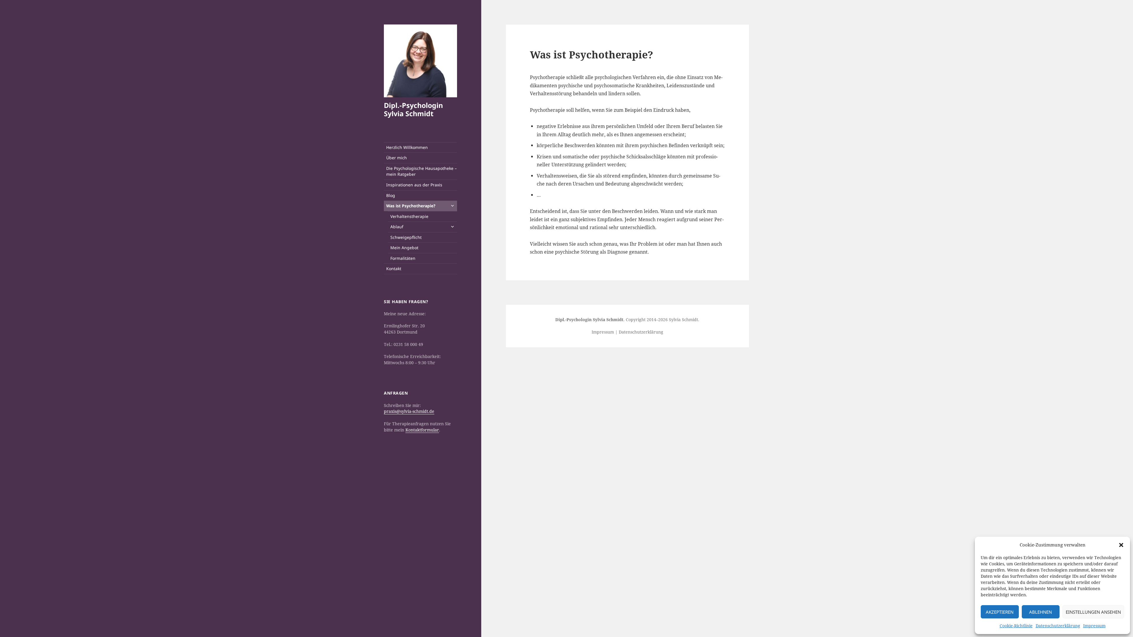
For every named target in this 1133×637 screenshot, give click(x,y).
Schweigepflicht (406, 237)
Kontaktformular (422, 430)
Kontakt (393, 268)
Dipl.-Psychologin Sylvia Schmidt (413, 109)
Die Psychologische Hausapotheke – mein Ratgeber (421, 171)
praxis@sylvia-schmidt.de (409, 411)
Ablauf (396, 226)
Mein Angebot (404, 247)
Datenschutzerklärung (1058, 625)
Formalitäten (402, 258)
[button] (1121, 545)
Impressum (1094, 625)
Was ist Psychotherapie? (410, 205)
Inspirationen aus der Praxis (414, 185)
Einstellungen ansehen (1093, 612)
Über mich (396, 157)
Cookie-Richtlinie (1016, 625)
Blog (390, 195)
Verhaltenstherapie (409, 216)
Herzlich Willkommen (407, 147)
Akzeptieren (1000, 612)
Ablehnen (1040, 612)
